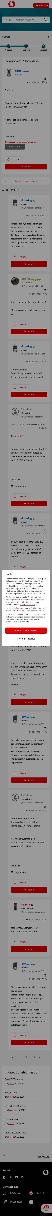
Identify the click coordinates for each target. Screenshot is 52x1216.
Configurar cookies (26, 638)
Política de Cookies (27, 605)
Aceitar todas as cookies (26, 630)
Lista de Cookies (15, 608)
